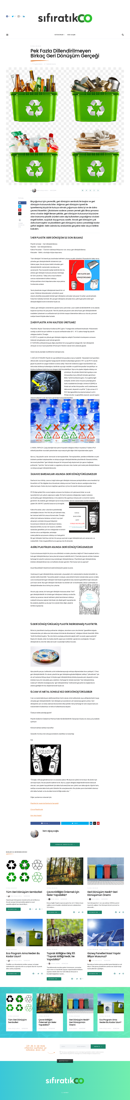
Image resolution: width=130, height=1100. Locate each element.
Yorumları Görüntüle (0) (64, 844)
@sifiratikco (63, 1061)
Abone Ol (97, 1046)
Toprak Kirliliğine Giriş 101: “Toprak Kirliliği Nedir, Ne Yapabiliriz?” (61, 956)
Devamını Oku (12, 909)
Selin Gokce (55, 899)
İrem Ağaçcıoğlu (42, 190)
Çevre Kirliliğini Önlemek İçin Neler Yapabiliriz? (63, 893)
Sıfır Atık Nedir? (36, 815)
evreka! (66, 1092)
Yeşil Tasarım (104, 949)
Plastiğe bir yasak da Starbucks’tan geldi (44, 803)
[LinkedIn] (24, 16)
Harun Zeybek (55, 963)
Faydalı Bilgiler (35, 46)
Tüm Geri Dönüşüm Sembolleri (24, 892)
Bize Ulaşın (71, 35)
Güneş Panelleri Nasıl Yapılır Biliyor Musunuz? (104, 955)
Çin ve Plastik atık (36, 809)
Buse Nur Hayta (96, 960)
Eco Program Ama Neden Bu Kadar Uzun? (23, 955)
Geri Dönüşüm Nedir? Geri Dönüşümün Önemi (102, 893)
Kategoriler (59, 35)
